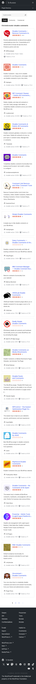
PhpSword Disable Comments (19, 463)
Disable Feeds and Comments (18, 377)
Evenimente (22, 631)
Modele (21, 622)
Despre (4, 613)
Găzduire (4, 619)
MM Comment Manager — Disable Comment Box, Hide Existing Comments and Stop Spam (21, 268)
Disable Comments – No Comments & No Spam (21, 486)
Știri (3, 616)
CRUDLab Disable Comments (18, 294)
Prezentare (22, 613)
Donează (22, 634)
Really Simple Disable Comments (19, 322)
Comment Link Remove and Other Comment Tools (22, 184)
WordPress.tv (7, 637)
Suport (4, 631)
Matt (4, 646)
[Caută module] (25, 15)
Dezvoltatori (6, 634)
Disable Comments (19, 65)
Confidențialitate (7, 622)
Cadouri (22, 637)
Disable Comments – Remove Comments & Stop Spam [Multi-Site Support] (20, 32)
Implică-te (22, 628)
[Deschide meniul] (33, 2)
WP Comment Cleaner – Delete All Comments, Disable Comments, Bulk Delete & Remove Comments (21, 94)
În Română (9, 660)
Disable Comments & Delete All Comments (20, 125)
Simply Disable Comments (22, 214)
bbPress (5, 649)
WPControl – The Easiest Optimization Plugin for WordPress (21, 408)
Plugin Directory (6, 8)
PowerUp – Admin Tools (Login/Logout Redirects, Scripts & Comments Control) (21, 515)
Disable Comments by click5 (19, 434)
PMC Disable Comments (21, 545)
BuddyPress (6, 652)
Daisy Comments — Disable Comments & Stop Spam (22, 242)
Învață (4, 628)
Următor (23, 603)
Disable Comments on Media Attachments (20, 351)
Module (21, 619)
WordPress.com (8, 643)
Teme (20, 616)
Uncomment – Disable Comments (19, 574)
